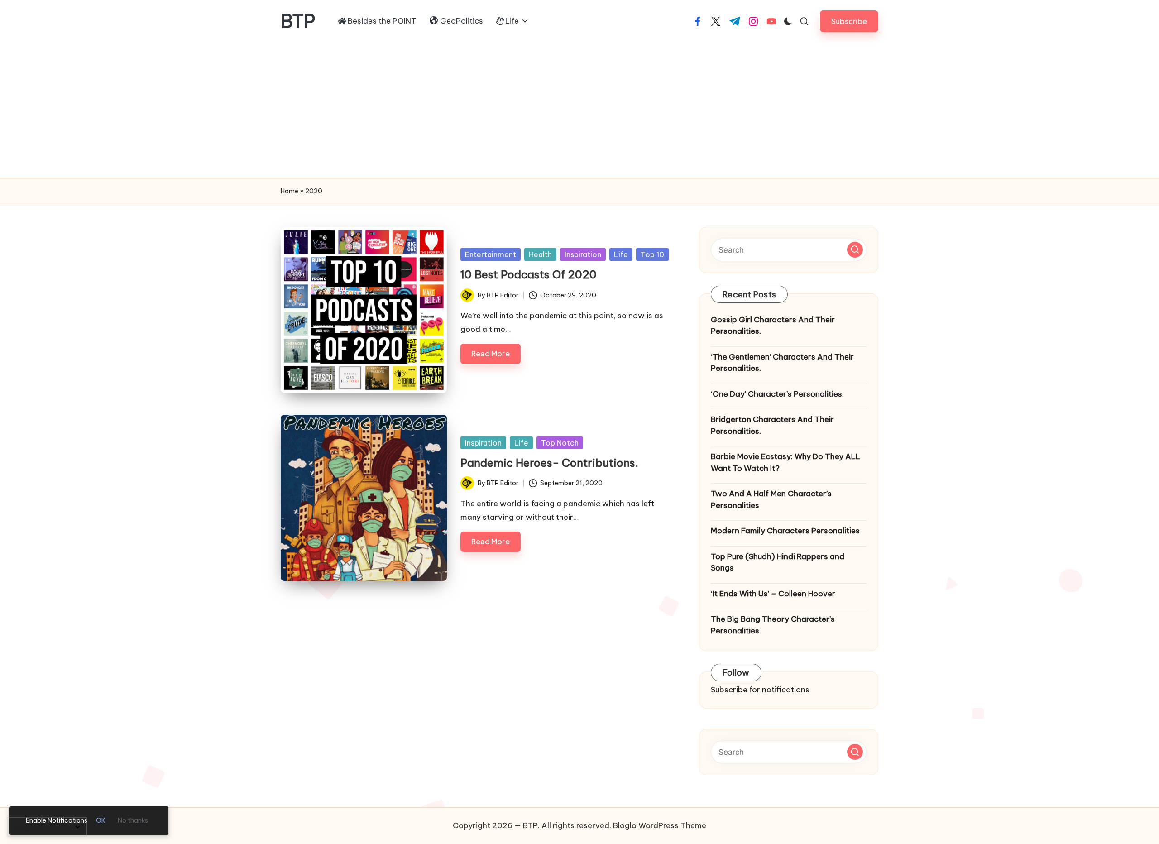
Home (289, 191)
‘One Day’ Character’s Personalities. (777, 394)
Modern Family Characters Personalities (785, 531)
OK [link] (100, 820)
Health (540, 254)
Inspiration (583, 254)
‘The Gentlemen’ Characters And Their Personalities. (782, 363)
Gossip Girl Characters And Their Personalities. (773, 325)
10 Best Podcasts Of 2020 (528, 274)
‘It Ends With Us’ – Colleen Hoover (773, 594)
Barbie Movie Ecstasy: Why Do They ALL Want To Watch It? (785, 462)
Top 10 (652, 254)
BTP (298, 21)
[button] (849, 21)
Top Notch (560, 442)
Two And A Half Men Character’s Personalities (771, 499)
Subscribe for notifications (760, 690)
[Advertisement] (579, 110)
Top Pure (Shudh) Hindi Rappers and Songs (777, 562)
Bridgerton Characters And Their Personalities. (772, 425)
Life (621, 254)
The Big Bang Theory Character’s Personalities (773, 625)
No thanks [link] (133, 820)
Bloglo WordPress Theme (659, 825)
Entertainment (490, 254)
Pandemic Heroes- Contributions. (549, 463)
